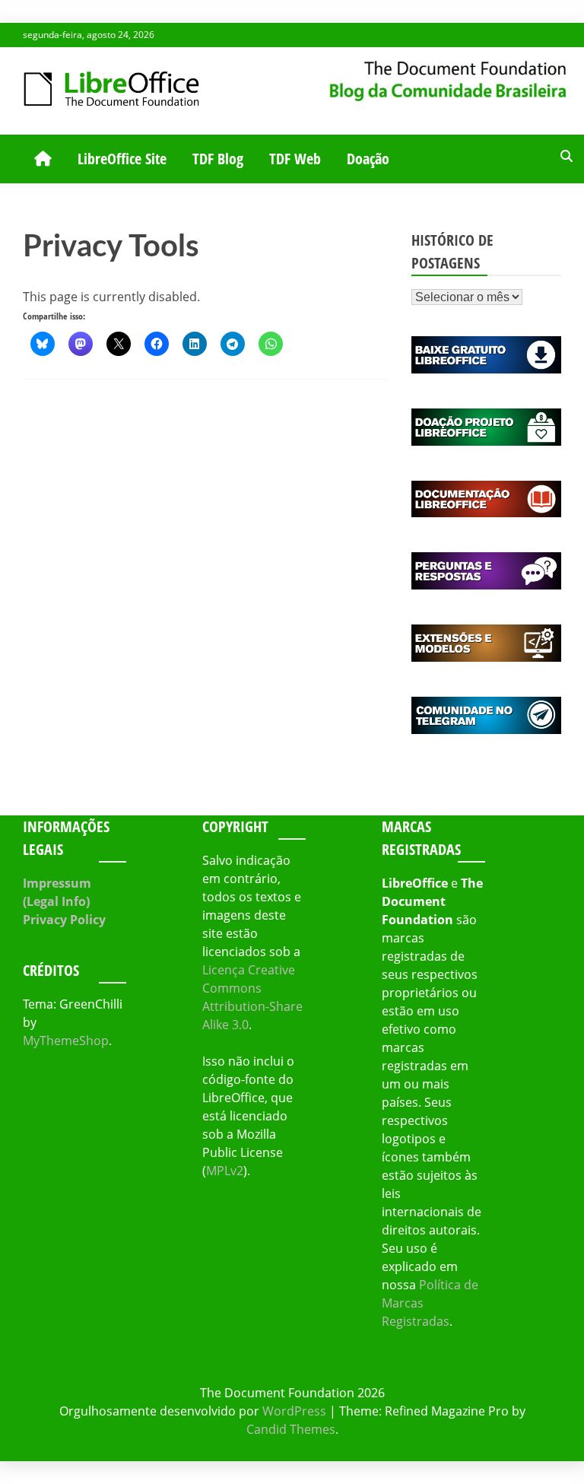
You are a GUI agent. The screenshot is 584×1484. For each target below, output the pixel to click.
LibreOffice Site (122, 158)
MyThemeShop (66, 1040)
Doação (368, 158)
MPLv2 (224, 1170)
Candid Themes (290, 1429)
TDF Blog (217, 158)
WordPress (294, 1411)
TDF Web (295, 158)
